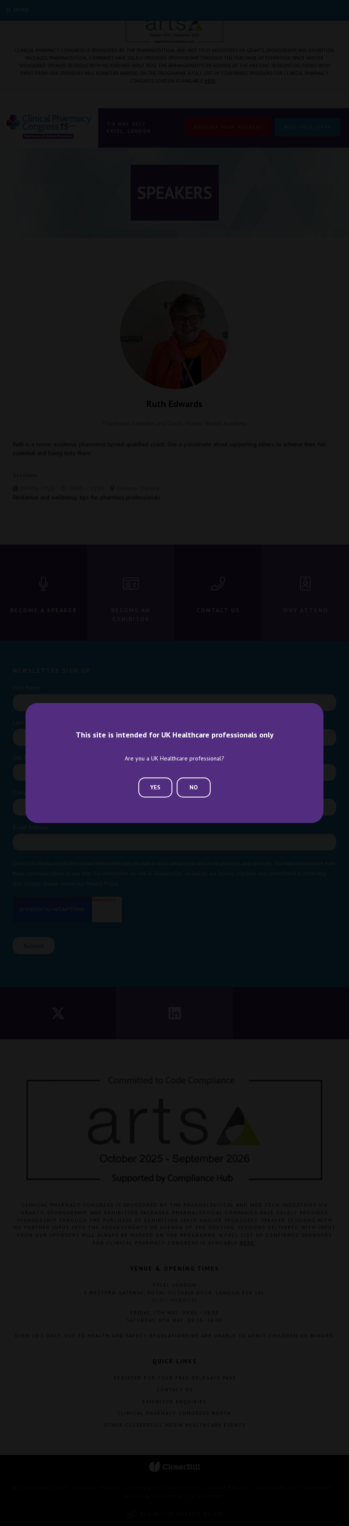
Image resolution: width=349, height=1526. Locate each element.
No (193, 787)
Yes (155, 787)
